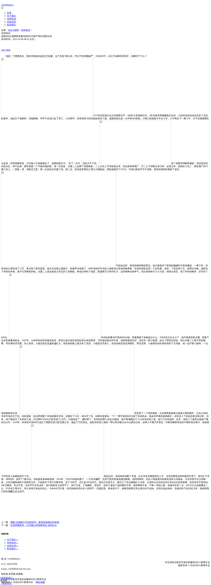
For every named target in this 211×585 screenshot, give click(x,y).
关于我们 (11, 16)
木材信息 (11, 22)
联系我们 (11, 25)
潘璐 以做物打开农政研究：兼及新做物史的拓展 (34, 522)
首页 (9, 13)
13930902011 (6, 577)
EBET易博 (13, 30)
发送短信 (6, 583)
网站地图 (40, 582)
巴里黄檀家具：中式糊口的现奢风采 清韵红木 (33, 525)
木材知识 (11, 19)
